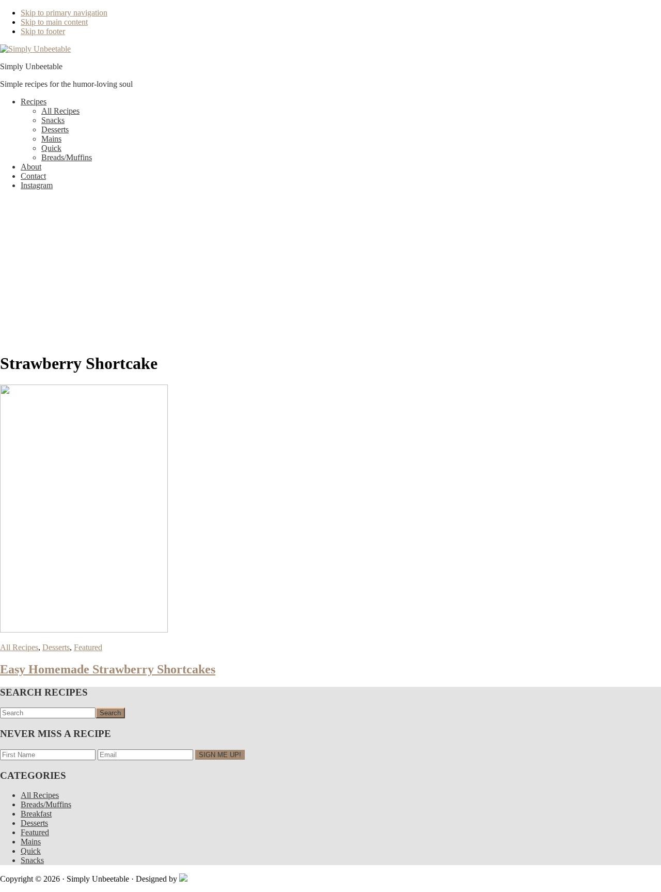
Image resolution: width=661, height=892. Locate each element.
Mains (31, 841)
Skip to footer (43, 31)
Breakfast (36, 813)
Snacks (32, 860)
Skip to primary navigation (64, 12)
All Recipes (19, 647)
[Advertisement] (330, 270)
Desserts (56, 647)
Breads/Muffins (46, 804)
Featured (88, 647)
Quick (31, 851)
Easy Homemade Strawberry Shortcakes (107, 669)
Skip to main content (54, 22)
